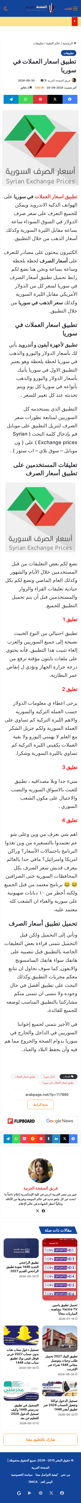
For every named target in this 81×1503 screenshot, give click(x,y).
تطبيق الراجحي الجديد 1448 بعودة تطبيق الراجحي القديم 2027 (22, 1266)
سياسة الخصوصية (22, 1474)
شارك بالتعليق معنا (40, 1439)
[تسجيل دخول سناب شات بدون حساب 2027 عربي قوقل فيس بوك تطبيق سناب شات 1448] (21, 1335)
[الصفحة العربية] (40, 8)
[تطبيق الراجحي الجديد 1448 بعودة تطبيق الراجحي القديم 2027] (21, 1248)
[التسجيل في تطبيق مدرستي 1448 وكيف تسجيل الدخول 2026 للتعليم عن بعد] (21, 1391)
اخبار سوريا (49, 1076)
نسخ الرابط (40, 1104)
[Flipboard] (21, 1121)
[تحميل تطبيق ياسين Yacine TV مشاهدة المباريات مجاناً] (59, 1269)
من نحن (65, 1474)
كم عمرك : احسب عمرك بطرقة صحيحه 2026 (41, 21)
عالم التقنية (53, 43)
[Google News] (60, 1121)
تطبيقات (38, 43)
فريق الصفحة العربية (58, 80)
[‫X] (37, 1211)
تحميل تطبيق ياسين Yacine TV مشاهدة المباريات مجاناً (64, 1309)
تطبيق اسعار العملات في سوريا (58, 1082)
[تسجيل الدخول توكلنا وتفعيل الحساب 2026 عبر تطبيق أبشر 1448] (59, 1388)
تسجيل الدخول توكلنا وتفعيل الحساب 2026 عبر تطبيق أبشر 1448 (60, 1405)
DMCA (33, 1482)
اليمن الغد (46, 1482)
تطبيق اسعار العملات (56, 196)
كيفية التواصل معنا (47, 1474)
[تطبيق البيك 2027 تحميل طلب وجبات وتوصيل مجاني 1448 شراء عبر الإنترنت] (59, 1339)
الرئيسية (68, 43)
